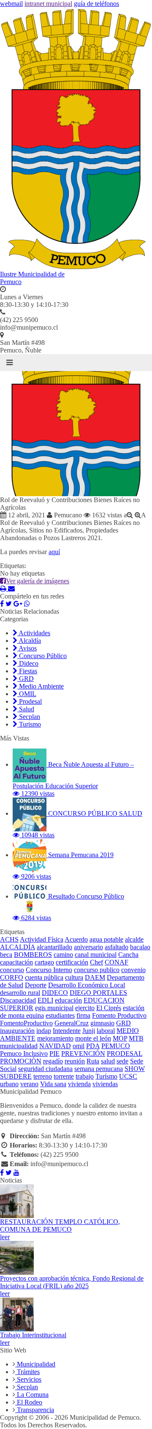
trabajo (85, 1076)
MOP (120, 1038)
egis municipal (54, 1007)
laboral (106, 1030)
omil (78, 1045)
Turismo (29, 724)
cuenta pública (44, 977)
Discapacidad (18, 1000)
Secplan (28, 716)
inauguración (17, 1030)
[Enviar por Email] (11, 588)
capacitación (16, 962)
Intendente (67, 1030)
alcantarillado (54, 947)
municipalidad (19, 1045)
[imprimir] (4, 588)
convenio (133, 969)
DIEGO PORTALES (98, 992)
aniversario (88, 947)
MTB (136, 1038)
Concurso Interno (49, 969)
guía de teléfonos (96, 3)
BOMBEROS (33, 954)
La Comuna (32, 1394)
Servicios (28, 1379)
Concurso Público (42, 655)
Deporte (35, 985)
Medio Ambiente (40, 686)
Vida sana (53, 1083)
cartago (44, 962)
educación (68, 1000)
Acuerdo (76, 939)
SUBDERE (16, 1076)
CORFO (11, 977)
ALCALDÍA (17, 947)
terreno (42, 1076)
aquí (54, 551)
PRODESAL (124, 1053)
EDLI (45, 1000)
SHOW (135, 1068)
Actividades (33, 633)
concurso (12, 969)
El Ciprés (108, 1007)
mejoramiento (55, 1038)
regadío (53, 1061)
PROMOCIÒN (20, 1061)
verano (29, 1083)
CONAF (116, 962)
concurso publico (96, 969)
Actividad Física (41, 939)
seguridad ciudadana (45, 1068)
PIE (54, 1053)
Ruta (93, 1061)
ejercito (85, 1007)
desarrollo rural (20, 992)
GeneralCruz (71, 1023)
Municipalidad (35, 1364)
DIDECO (55, 992)
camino (63, 954)
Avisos (27, 648)
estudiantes (60, 1015)
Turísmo (106, 1076)
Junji (88, 1030)
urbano (9, 1083)
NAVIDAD (55, 1045)
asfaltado (116, 947)
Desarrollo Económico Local (86, 985)
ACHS (9, 939)
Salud (25, 709)
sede (122, 1061)
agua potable (106, 939)
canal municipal (96, 954)
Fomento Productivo (119, 1015)
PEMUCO (115, 1045)
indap (43, 1030)
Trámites (27, 1371)
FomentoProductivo (26, 1023)
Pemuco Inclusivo (24, 1053)
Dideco (27, 663)
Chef (96, 962)
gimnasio (102, 1023)
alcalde (134, 939)
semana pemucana (98, 1068)
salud (108, 1061)
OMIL (26, 693)
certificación (72, 962)
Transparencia (34, 1409)
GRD (25, 678)
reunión (75, 1061)
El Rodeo (28, 1402)
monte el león (93, 1038)
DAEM (95, 977)
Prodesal (29, 701)
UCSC (128, 1076)
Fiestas (27, 671)
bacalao (140, 947)
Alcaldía (29, 640)
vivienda (79, 1083)
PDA (93, 1045)
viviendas (105, 1083)
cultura (74, 977)
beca (6, 954)
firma (83, 1015)
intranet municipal (48, 3)
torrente (64, 1076)
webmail (11, 3)
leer (5, 1236)
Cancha (128, 954)
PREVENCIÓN (83, 1053)
